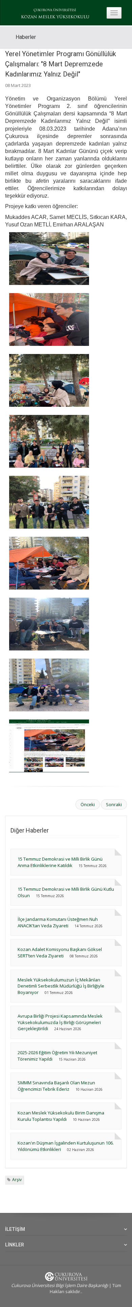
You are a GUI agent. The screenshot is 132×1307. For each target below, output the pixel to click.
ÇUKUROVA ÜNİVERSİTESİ (55, 10)
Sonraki (114, 804)
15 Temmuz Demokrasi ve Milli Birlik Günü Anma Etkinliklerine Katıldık (60, 862)
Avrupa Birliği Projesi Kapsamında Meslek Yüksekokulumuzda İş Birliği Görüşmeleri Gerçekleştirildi (60, 1022)
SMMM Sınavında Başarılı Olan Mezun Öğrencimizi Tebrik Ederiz (56, 1086)
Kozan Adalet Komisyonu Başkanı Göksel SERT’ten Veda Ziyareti (60, 952)
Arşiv (17, 1179)
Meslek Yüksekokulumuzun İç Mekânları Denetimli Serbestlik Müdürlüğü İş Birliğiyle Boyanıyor (61, 986)
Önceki (88, 804)
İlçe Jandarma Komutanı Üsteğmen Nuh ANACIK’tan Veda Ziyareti (58, 922)
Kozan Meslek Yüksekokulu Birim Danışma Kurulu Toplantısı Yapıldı (61, 1116)
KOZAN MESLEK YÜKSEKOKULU (55, 17)
